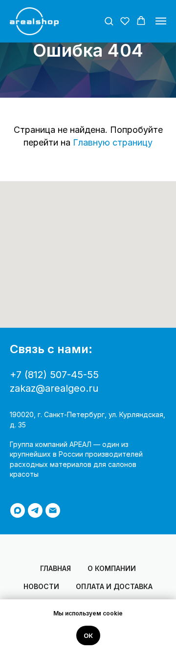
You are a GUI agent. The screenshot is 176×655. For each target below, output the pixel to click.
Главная (55, 568)
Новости (41, 586)
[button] (108, 20)
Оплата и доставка (114, 586)
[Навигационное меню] (160, 21)
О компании (112, 568)
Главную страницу (113, 142)
